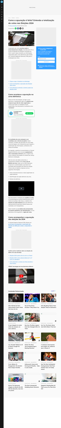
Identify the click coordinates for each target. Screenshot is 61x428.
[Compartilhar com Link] (23, 28)
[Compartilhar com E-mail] (20, 28)
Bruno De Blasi (13, 25)
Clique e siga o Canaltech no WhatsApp (20, 81)
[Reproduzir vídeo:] (21, 276)
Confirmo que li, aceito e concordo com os (46, 66)
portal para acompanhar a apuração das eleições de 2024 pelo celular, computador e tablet (20, 225)
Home (9, 17)
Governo (17, 17)
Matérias (13, 17)
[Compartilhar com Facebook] (18, 28)
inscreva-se (46, 61)
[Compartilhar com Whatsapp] (16, 28)
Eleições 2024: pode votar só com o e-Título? (21, 255)
